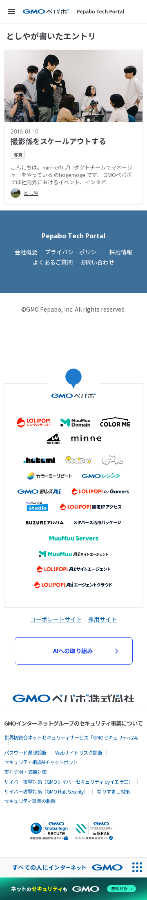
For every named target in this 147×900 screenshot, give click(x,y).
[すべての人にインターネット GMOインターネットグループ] (63, 867)
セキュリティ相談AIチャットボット (41, 761)
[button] (11, 11)
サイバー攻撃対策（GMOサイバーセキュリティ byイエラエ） (68, 781)
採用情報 (120, 252)
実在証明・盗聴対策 (25, 771)
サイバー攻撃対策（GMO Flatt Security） (46, 791)
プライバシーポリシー (73, 252)
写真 (17, 155)
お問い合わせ (97, 262)
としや (31, 193)
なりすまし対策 (113, 791)
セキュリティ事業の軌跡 (30, 800)
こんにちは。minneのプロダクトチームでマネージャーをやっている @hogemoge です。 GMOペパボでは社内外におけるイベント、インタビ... (71, 175)
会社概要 (26, 252)
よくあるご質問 (53, 262)
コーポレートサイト (56, 619)
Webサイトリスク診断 (78, 752)
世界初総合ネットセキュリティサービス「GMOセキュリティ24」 (72, 737)
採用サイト (102, 619)
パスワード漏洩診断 (25, 752)
